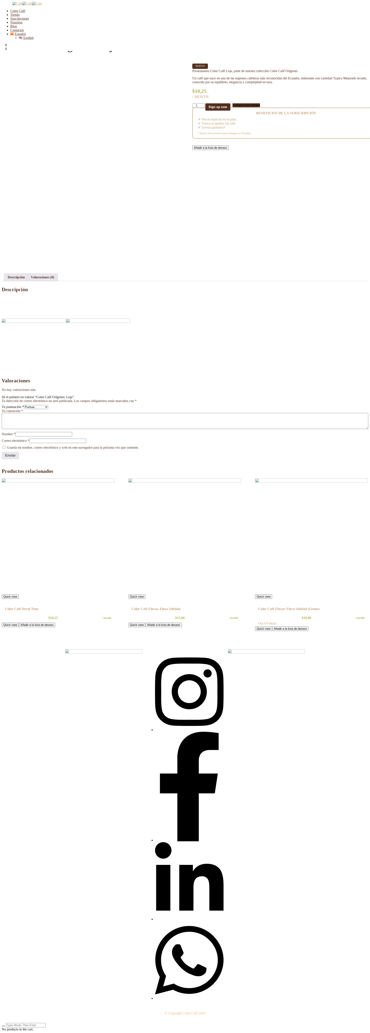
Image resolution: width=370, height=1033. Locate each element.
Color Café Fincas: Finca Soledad (155, 609)
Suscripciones (19, 18)
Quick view (10, 596)
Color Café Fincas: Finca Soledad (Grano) (288, 609)
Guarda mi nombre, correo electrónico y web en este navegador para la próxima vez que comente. (73, 447)
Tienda (14, 14)
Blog (13, 26)
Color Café (17, 11)
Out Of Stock (267, 623)
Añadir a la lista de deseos (210, 147)
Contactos (17, 30)
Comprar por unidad (246, 105)
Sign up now (218, 107)
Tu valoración (12, 411)
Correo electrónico (15, 440)
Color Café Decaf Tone (21, 609)
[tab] (16, 277)
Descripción (16, 277)
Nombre (8, 434)
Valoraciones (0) (42, 277)
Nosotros (16, 22)
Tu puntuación (13, 407)
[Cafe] (17, 3)
